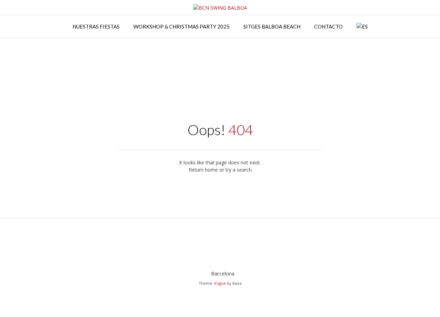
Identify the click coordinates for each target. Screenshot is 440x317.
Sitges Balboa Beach (271, 26)
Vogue (220, 283)
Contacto (328, 26)
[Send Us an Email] (220, 256)
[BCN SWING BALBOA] (220, 7)
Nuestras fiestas (96, 26)
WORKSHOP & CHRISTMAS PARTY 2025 (181, 26)
